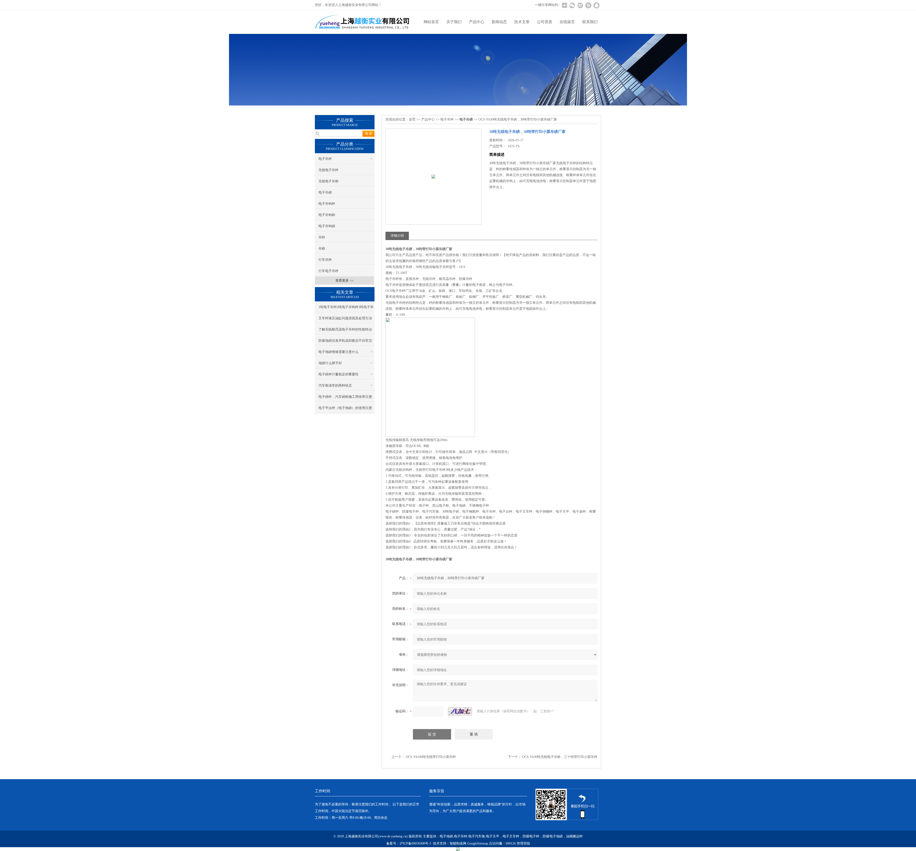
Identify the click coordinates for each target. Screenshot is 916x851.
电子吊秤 (325, 159)
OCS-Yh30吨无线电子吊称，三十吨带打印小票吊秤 (559, 757)
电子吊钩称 (326, 215)
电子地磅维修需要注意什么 (338, 352)
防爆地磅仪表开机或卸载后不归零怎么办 (345, 342)
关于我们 (454, 22)
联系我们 (590, 22)
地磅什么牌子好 (330, 363)
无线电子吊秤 (328, 170)
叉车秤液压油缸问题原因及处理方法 (345, 318)
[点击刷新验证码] (460, 711)
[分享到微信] (572, 5)
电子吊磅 (325, 192)
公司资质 (544, 22)
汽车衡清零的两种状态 (335, 385)
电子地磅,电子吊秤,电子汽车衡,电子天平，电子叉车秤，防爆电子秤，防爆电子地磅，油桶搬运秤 (511, 836)
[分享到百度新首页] (588, 5)
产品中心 (476, 22)
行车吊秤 (325, 260)
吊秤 (321, 237)
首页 (412, 119)
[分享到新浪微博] (580, 5)
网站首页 (431, 22)
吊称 (321, 248)
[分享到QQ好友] (596, 5)
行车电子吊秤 (328, 271)
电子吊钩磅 (326, 226)
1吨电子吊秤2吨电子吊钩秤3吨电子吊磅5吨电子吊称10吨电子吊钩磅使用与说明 (346, 308)
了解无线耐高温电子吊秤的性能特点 (345, 329)
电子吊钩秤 (326, 203)
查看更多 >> (344, 280)
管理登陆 (523, 843)
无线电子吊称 (328, 181)
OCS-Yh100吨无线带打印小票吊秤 (431, 757)
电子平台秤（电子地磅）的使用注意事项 (345, 409)
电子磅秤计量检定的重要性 (338, 374)
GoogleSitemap (477, 843)
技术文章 (522, 22)
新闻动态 (499, 22)
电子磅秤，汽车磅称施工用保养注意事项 (345, 398)
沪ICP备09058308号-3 (415, 843)
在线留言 (567, 22)
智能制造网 (458, 843)
